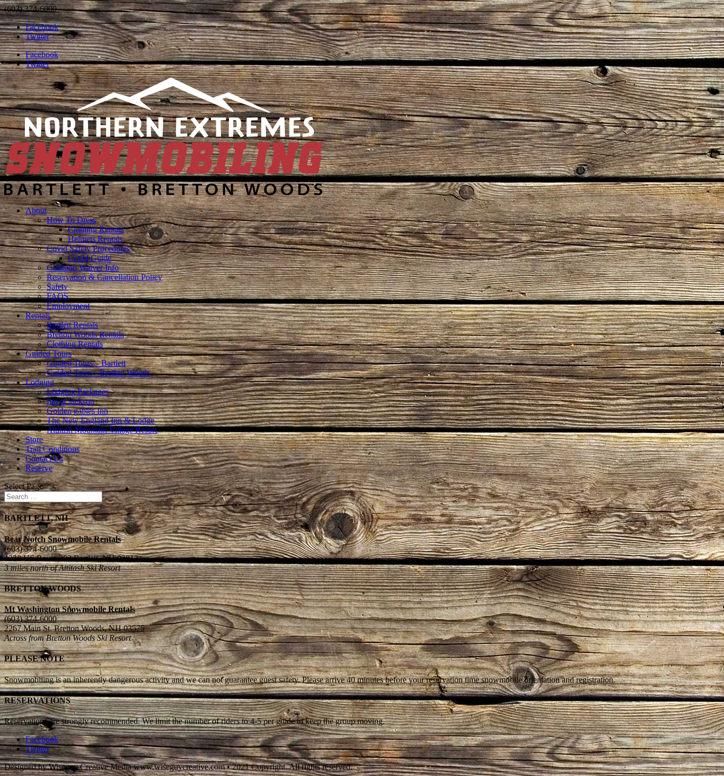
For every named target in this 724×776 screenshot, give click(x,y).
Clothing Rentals (96, 229)
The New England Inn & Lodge (100, 420)
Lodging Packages (78, 391)
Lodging (39, 382)
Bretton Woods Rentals (85, 334)
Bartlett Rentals (72, 324)
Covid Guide (89, 258)
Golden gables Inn (77, 410)
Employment (68, 305)
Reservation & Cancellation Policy (104, 277)
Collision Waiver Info (83, 267)
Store (34, 439)
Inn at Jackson (70, 401)
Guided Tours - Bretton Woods (98, 372)
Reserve (38, 468)
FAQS (57, 296)
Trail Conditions (52, 449)
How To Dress (71, 219)
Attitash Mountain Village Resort (102, 429)
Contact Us (44, 458)
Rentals (37, 315)
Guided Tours (48, 353)
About (36, 210)
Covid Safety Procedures (88, 248)
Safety (57, 286)
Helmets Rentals (95, 238)
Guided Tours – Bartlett (86, 363)
